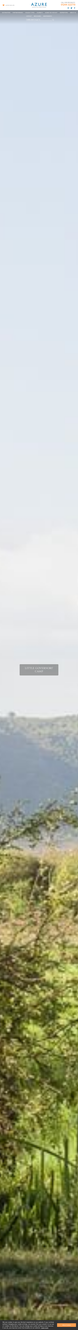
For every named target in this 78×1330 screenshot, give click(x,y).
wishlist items (10, 5)
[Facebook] (74, 8)
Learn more (44, 1328)
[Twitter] (71, 8)
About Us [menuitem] (73, 13)
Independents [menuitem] (47, 16)
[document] (39, 1325)
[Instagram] (68, 8)
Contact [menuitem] (29, 16)
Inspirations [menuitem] (64, 13)
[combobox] (39, 20)
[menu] (39, 15)
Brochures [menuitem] (37, 16)
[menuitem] (6, 13)
